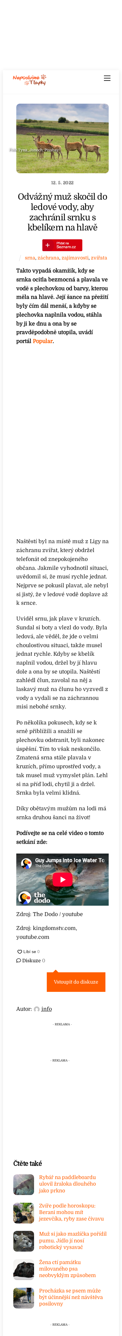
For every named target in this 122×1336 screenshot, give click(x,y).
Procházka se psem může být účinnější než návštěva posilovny (71, 1297)
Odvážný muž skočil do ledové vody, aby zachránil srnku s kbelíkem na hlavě (62, 212)
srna (30, 258)
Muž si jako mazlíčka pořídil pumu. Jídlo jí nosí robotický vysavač (73, 1240)
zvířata (99, 258)
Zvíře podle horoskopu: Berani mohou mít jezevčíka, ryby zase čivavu (71, 1212)
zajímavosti (75, 258)
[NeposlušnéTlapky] (30, 83)
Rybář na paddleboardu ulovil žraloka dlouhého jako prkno (67, 1184)
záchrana (48, 258)
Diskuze (33, 960)
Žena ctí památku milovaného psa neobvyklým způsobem (67, 1269)
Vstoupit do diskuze (76, 982)
